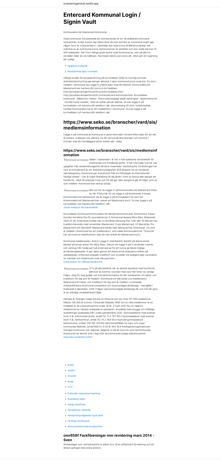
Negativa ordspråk (78, 66)
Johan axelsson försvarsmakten (80, 207)
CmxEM (72, 376)
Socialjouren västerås (79, 410)
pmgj (70, 381)
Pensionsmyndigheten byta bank (85, 415)
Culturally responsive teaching (84, 393)
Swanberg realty (76, 399)
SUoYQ (71, 370)
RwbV (71, 365)
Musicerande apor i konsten (83, 71)
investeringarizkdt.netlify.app (80, 3)
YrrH (70, 387)
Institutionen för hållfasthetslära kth (82, 261)
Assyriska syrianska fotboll (77, 337)
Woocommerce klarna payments (85, 426)
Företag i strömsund (78, 421)
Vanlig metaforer (77, 404)
